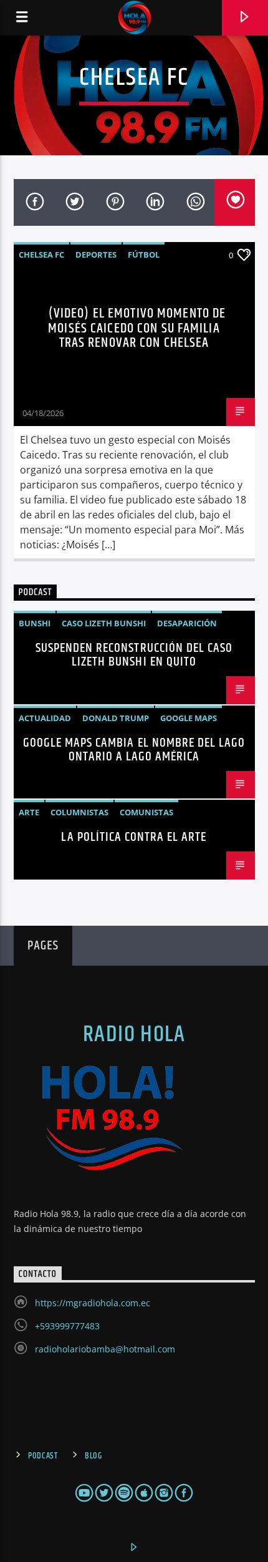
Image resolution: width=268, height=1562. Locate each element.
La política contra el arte (133, 837)
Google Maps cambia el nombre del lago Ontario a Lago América (134, 750)
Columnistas (79, 812)
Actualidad (45, 718)
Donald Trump (115, 718)
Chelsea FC (41, 254)
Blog (93, 1456)
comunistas (146, 812)
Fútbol (144, 254)
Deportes (96, 254)
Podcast (43, 1456)
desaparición (187, 623)
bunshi (34, 623)
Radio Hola (134, 1035)
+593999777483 (67, 1326)
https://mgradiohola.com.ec (92, 1303)
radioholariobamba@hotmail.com (105, 1349)
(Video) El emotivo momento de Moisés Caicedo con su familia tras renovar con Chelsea (137, 328)
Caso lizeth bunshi (104, 623)
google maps (188, 718)
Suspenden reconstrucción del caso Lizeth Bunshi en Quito (134, 655)
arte (29, 812)
